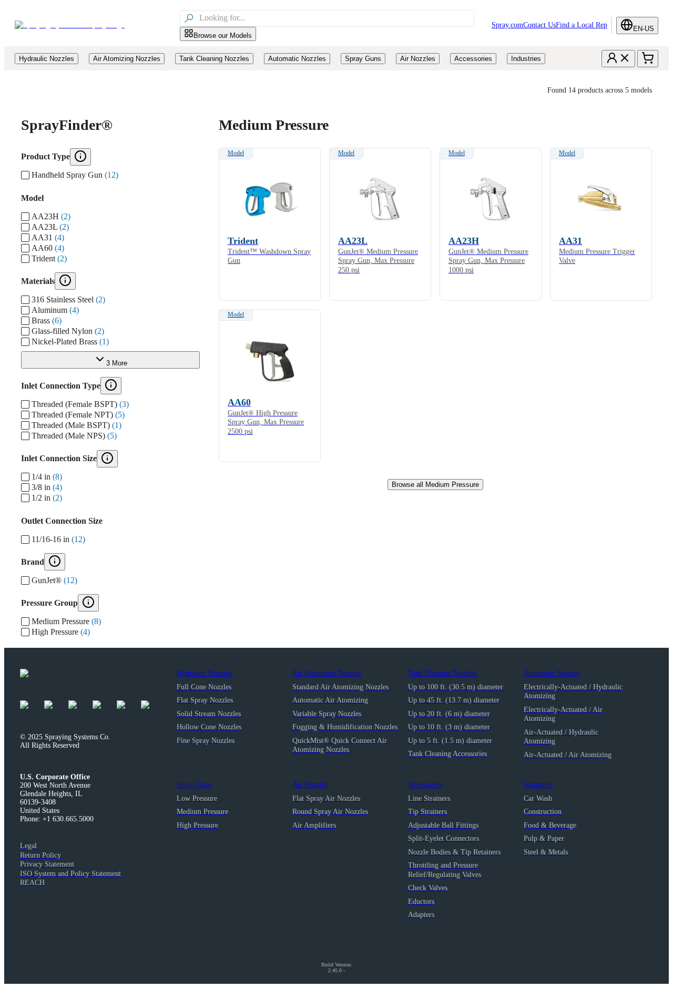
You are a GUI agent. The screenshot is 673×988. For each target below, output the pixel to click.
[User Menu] (618, 58)
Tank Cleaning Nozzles (442, 673)
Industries (538, 785)
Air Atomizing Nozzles (326, 673)
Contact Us (539, 25)
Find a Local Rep (581, 25)
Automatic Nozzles (552, 673)
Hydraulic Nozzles (204, 673)
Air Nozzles (310, 785)
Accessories (425, 785)
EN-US (643, 29)
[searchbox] (335, 18)
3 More (116, 363)
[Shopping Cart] (647, 58)
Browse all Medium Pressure (435, 484)
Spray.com (507, 25)
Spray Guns (194, 785)
